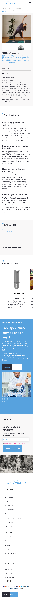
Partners (7, 501)
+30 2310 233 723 (10, 569)
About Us (7, 493)
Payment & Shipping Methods (13, 518)
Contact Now (7, 367)
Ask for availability (8, 594)
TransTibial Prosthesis (10, 63)
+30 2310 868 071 (9, 573)
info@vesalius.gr (9, 577)
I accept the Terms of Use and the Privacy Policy (15, 443)
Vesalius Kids (8, 537)
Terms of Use (8, 526)
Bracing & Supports (10, 553)
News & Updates (9, 510)
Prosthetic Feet (13, 10)
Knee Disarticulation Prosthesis (15, 56)
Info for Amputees (10, 505)
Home (4, 8)
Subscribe (7, 448)
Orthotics (7, 545)
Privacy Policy (9, 522)
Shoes (7, 549)
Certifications (9, 497)
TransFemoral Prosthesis (21, 61)
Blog (6, 514)
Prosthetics (10, 8)
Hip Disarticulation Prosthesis (12, 55)
